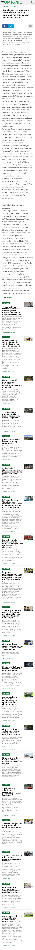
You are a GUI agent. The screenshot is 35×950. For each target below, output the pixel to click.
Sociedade (6, 6)
